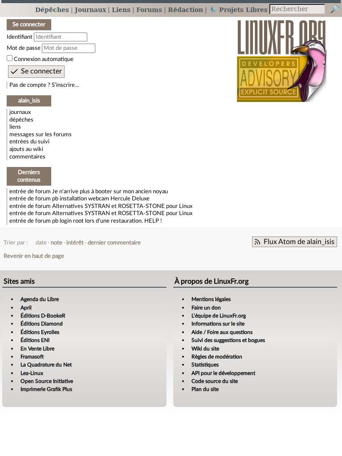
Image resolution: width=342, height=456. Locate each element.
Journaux (90, 9)
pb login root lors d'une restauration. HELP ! (107, 221)
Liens (121, 9)
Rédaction (185, 9)
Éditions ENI (34, 340)
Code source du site (214, 381)
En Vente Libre (37, 348)
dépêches (21, 119)
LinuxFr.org (281, 56)
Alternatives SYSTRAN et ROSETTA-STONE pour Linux (122, 206)
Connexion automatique (43, 59)
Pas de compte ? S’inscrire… (44, 85)
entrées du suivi (29, 141)
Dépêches (52, 9)
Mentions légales (211, 299)
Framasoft (32, 356)
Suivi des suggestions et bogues (228, 340)
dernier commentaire (114, 242)
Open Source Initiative (46, 381)
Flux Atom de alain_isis (299, 241)
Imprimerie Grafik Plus (46, 389)
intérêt (75, 242)
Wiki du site (205, 348)
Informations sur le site (217, 323)
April (26, 307)
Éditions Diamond (41, 323)
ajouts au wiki (26, 149)
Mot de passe (24, 48)
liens (15, 127)
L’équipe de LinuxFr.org (218, 315)
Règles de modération (216, 356)
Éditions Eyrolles (39, 332)
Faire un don (206, 307)
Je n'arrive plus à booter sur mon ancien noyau (110, 191)
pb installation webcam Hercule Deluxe (101, 198)
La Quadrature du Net (46, 364)
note (56, 242)
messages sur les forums (40, 134)
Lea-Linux (31, 373)
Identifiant (20, 37)
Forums (149, 9)
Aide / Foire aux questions (221, 332)
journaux (20, 112)
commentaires (27, 156)
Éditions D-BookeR (42, 315)
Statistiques (205, 364)
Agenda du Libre (39, 299)
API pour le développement (223, 373)
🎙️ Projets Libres (238, 9)
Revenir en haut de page (34, 256)
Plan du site (205, 389)
